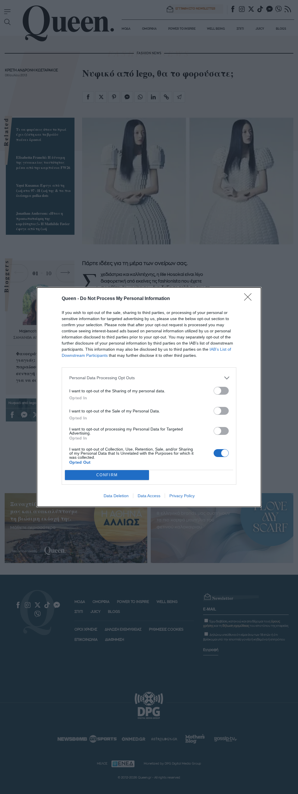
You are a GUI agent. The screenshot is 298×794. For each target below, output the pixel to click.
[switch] (221, 391)
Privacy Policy (182, 495)
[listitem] (149, 378)
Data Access (149, 495)
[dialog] (149, 397)
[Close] (249, 298)
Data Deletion (116, 495)
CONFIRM (107, 475)
